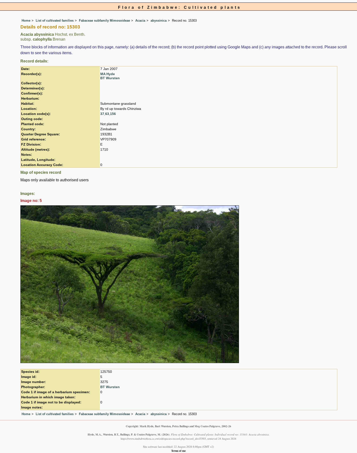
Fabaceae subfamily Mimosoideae (104, 20)
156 (113, 114)
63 (107, 114)
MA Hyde (107, 74)
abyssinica (159, 20)
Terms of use (178, 451)
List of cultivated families (55, 20)
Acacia (140, 20)
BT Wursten (110, 78)
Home (26, 20)
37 (102, 114)
